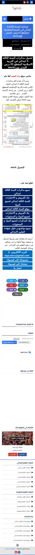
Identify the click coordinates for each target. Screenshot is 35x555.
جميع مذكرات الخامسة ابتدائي (21, 540)
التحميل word (17, 167)
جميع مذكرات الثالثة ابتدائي (22, 531)
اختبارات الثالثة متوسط (23, 506)
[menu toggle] (31, 2)
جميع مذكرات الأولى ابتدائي (22, 521)
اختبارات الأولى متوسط (23, 497)
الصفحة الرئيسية (25, 44)
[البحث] (3, 2)
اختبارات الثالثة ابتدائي (24, 477)
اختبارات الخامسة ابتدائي (23, 486)
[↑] (17, 545)
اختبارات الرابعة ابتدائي (23, 482)
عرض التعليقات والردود (8, 342)
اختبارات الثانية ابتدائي (24, 472)
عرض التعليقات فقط (24, 342)
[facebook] (27, 2)
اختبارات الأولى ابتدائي (24, 468)
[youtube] (24, 2)
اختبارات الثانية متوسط (23, 501)
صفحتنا (21, 454)
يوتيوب (12, 454)
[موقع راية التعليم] (17, 8)
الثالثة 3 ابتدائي (14, 44)
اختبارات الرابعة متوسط (23, 511)
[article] (17, 305)
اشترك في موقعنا (16, 438)
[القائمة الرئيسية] (4, 18)
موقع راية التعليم (10, 549)
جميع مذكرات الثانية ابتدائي (22, 526)
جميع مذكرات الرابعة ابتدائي (22, 535)
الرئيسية (26, 19)
